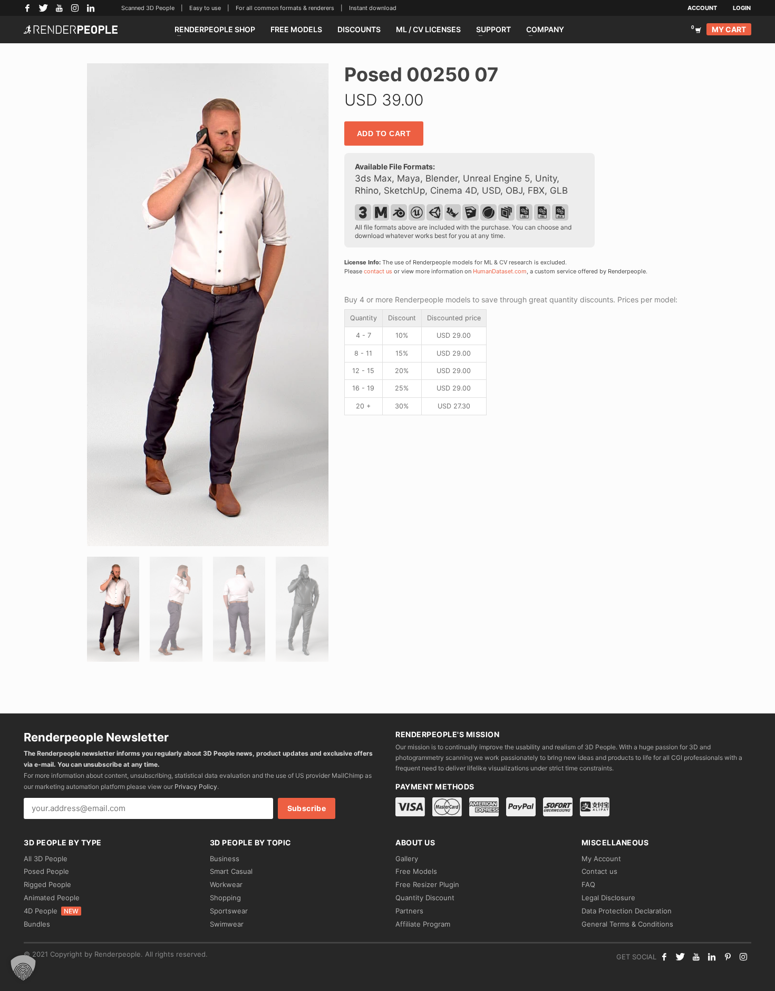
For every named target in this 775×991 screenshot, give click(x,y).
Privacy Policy (196, 786)
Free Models (416, 871)
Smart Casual (231, 871)
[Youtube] (696, 957)
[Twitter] (43, 8)
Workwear (226, 884)
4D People (51, 911)
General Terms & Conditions (627, 924)
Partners (409, 911)
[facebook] (664, 957)
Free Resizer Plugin (427, 884)
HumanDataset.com (500, 271)
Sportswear (229, 911)
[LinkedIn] (91, 8)
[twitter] (680, 957)
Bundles (37, 924)
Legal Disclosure (608, 897)
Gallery (406, 858)
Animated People (52, 897)
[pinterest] (727, 957)
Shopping (225, 897)
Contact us (599, 871)
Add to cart (384, 133)
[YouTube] (59, 8)
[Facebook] (27, 8)
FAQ (588, 884)
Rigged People (47, 884)
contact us (378, 271)
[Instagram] (75, 8)
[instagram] (743, 957)
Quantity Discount (424, 897)
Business (224, 858)
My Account (601, 858)
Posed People (46, 871)
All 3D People (45, 858)
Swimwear (227, 924)
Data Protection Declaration (627, 911)
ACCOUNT (702, 8)
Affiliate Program (422, 924)
